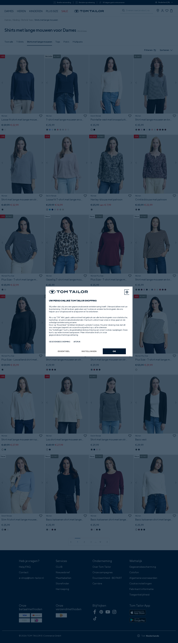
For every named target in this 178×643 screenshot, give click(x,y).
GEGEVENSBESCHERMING (59, 342)
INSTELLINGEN (88, 351)
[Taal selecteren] (127, 292)
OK (114, 351)
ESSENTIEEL (64, 351)
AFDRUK (77, 342)
